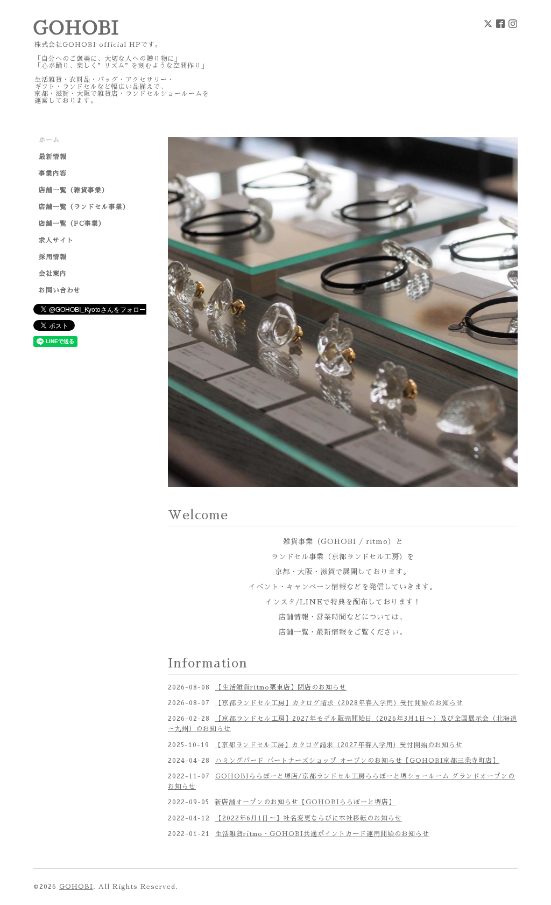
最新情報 (53, 157)
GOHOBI (76, 28)
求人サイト (56, 240)
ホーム (49, 140)
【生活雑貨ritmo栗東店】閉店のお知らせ (281, 570)
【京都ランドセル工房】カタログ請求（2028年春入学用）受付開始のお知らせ (339, 586)
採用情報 (53, 257)
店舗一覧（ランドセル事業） (84, 207)
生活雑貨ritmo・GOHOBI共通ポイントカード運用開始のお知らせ (322, 717)
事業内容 (53, 173)
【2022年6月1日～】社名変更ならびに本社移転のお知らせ (308, 701)
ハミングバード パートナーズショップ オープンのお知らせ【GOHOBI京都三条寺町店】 (357, 644)
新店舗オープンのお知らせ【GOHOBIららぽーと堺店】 (305, 686)
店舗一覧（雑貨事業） (74, 190)
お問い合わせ (60, 290)
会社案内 (53, 273)
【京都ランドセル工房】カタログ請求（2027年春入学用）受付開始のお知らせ (339, 628)
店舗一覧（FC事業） (72, 223)
